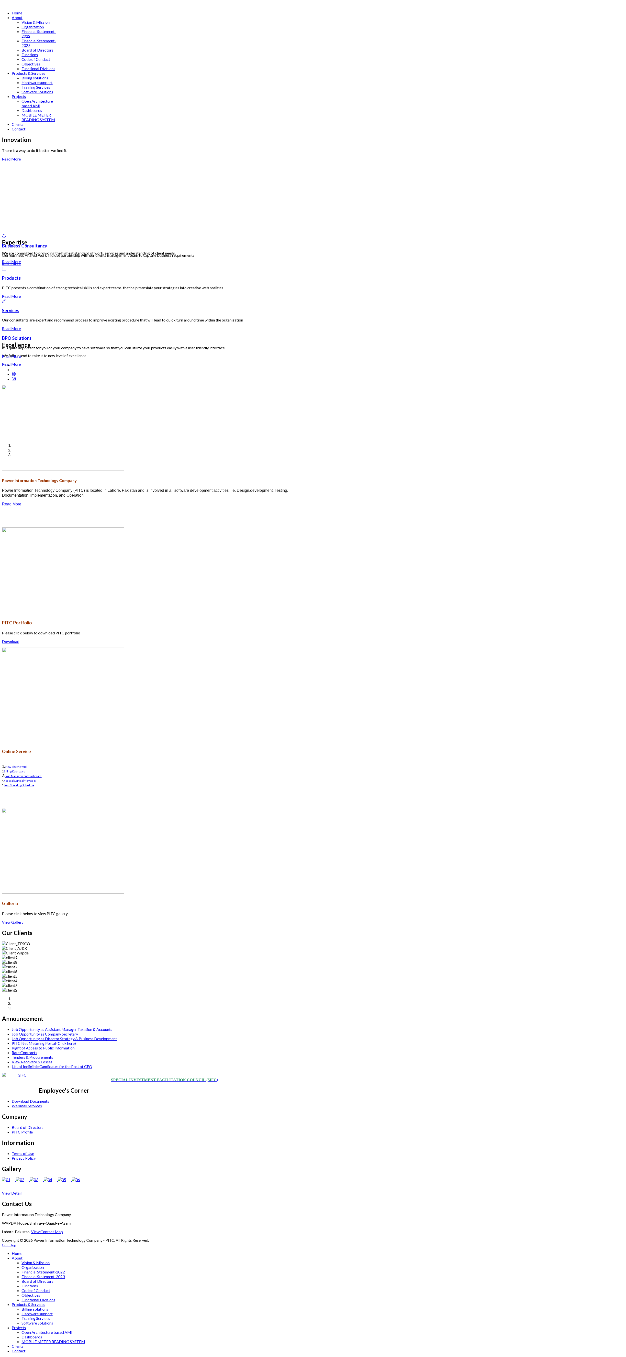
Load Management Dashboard (23, 776)
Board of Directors (28, 1127)
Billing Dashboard (14, 771)
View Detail (12, 1193)
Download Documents (30, 1101)
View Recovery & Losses (32, 1061)
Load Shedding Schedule (19, 785)
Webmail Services (27, 1105)
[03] (37, 1179)
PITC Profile (22, 1132)
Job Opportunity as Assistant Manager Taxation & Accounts (62, 1029)
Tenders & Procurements (32, 1057)
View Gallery (12, 922)
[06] (78, 1179)
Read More (11, 159)
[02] (23, 1179)
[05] (65, 1179)
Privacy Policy (24, 1158)
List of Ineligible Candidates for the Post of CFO (52, 1066)
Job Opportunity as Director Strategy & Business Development (64, 1038)
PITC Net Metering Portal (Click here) (44, 1043)
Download (10, 641)
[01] (9, 1179)
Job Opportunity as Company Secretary (45, 1034)
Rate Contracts (24, 1052)
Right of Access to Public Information (43, 1048)
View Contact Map (47, 1231)
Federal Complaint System (20, 780)
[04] (51, 1179)
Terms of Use (23, 1153)
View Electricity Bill (16, 766)
